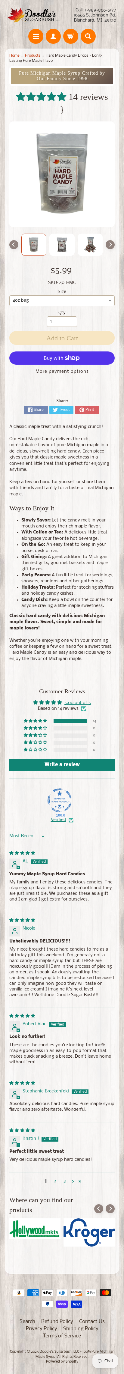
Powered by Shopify (62, 1362)
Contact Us (92, 1322)
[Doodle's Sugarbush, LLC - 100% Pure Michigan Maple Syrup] (33, 15)
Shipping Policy (80, 1329)
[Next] (110, 244)
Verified (58, 820)
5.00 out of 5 (77, 703)
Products (32, 56)
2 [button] (55, 1181)
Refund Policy (57, 1322)
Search (27, 1322)
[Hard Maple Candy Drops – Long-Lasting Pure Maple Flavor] (34, 245)
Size (62, 292)
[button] (42, 97)
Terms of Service (62, 1336)
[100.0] (60, 800)
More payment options (62, 371)
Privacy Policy (41, 1329)
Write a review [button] (62, 765)
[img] (22, 853)
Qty (62, 313)
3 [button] (65, 1181)
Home (14, 56)
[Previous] (13, 244)
